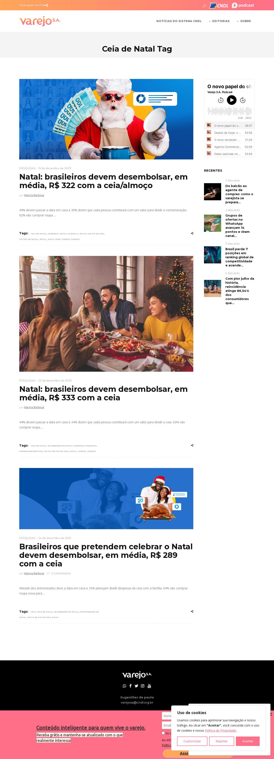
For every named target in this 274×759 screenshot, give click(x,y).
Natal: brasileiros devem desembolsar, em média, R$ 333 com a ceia (103, 393)
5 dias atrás (232, 273)
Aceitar (247, 741)
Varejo (66, 239)
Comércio (53, 234)
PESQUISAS (27, 168)
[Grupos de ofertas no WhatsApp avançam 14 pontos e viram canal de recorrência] (212, 222)
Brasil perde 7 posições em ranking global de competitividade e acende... (239, 257)
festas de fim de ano (92, 234)
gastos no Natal (28, 239)
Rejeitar (222, 741)
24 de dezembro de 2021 (54, 538)
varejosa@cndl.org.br (137, 702)
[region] (218, 728)
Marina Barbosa (34, 195)
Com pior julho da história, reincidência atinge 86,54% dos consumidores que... (239, 291)
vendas (75, 239)
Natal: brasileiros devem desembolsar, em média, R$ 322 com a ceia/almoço (103, 181)
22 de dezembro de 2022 (55, 380)
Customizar (192, 741)
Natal (43, 239)
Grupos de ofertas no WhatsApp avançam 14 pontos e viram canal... (237, 226)
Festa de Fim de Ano (39, 617)
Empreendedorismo (30, 451)
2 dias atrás (232, 180)
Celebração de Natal (66, 612)
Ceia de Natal (38, 234)
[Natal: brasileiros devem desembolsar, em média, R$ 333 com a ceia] (106, 314)
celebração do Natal (60, 446)
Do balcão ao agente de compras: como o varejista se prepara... (239, 194)
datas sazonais (69, 234)
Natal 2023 (54, 239)
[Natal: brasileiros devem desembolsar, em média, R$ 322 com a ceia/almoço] (106, 119)
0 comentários (61, 573)
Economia (90, 446)
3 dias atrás (232, 243)
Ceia (33, 612)
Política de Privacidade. (221, 730)
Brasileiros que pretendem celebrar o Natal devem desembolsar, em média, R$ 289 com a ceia (106, 555)
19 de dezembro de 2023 (54, 168)
